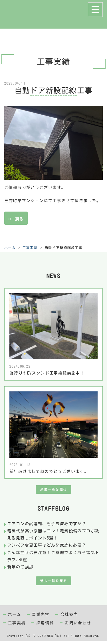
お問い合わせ (78, 623)
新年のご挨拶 (20, 567)
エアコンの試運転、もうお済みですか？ (46, 524)
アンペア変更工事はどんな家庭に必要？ (46, 545)
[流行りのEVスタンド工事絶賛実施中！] (53, 326)
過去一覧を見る (53, 489)
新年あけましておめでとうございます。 (48, 471)
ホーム (10, 247)
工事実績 (30, 247)
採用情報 (45, 623)
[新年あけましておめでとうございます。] (53, 424)
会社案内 (69, 614)
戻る (16, 218)
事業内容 (41, 614)
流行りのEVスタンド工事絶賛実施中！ (46, 373)
